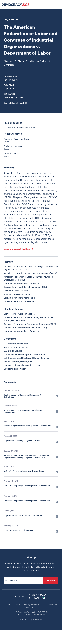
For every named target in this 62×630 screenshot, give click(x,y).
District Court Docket (14, 103)
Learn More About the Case (17, 249)
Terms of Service (38, 615)
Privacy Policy (24, 615)
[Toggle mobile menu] (57, 4)
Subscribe (50, 580)
